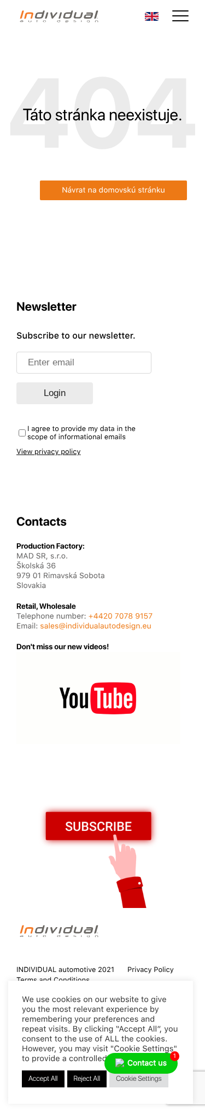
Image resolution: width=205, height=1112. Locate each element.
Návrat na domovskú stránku (113, 190)
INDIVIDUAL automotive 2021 (65, 970)
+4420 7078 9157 (121, 616)
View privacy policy (48, 452)
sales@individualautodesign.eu (95, 626)
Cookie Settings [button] (139, 1079)
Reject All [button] (87, 1079)
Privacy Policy (150, 970)
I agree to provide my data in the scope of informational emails (81, 433)
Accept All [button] (43, 1079)
